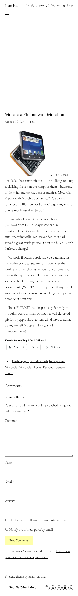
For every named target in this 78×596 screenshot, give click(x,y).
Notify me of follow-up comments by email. (38, 520)
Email (9, 482)
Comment (12, 421)
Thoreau (10, 576)
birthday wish (39, 361)
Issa (32, 122)
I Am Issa (11, 6)
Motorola (11, 367)
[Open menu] (7, 14)
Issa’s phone (57, 361)
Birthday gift (20, 361)
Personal (48, 367)
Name (10, 463)
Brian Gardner (37, 576)
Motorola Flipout (30, 367)
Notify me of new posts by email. (31, 530)
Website (10, 501)
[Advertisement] (39, 60)
